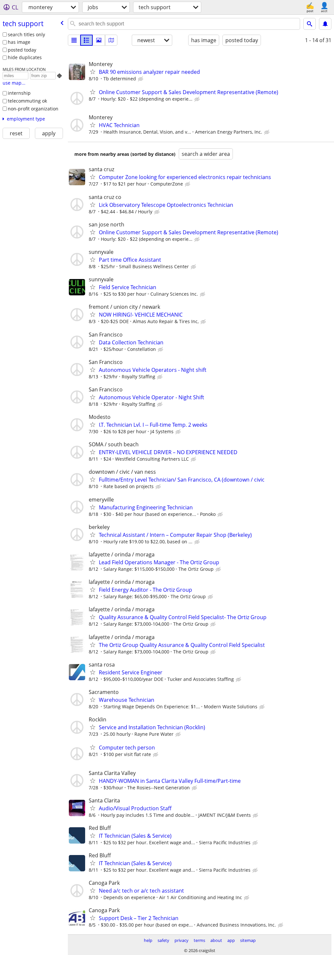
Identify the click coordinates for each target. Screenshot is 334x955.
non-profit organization (33, 109)
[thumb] (86, 40)
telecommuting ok (27, 101)
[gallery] (99, 40)
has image (19, 42)
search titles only (26, 34)
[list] (74, 40)
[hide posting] (141, 79)
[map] (111, 40)
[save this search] (325, 24)
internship (19, 93)
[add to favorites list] (93, 71)
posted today (22, 50)
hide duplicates (25, 57)
